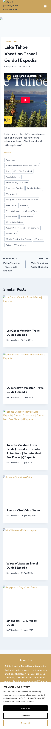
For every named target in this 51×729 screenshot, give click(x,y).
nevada (24, 205)
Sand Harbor (27, 217)
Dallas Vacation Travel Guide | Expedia (11, 264)
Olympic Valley (30, 211)
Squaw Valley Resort (15, 228)
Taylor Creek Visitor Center (18, 239)
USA (8, 245)
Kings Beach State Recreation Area (22, 199)
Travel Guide (11, 42)
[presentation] (25, 310)
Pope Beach (11, 217)
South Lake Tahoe (14, 222)
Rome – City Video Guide (23, 510)
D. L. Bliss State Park (22, 171)
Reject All (25, 723)
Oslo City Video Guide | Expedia (39, 262)
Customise (25, 716)
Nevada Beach (13, 211)
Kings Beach (12, 194)
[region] (25, 705)
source (7, 152)
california (10, 160)
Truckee (38, 239)
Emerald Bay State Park (17, 182)
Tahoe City (11, 233)
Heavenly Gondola (14, 188)
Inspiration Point (34, 188)
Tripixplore (11, 67)
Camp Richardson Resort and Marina (22, 166)
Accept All (25, 708)
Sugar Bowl (33, 228)
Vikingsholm (20, 245)
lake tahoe (11, 205)
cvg (8, 171)
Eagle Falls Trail (13, 177)
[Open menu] (45, 6)
